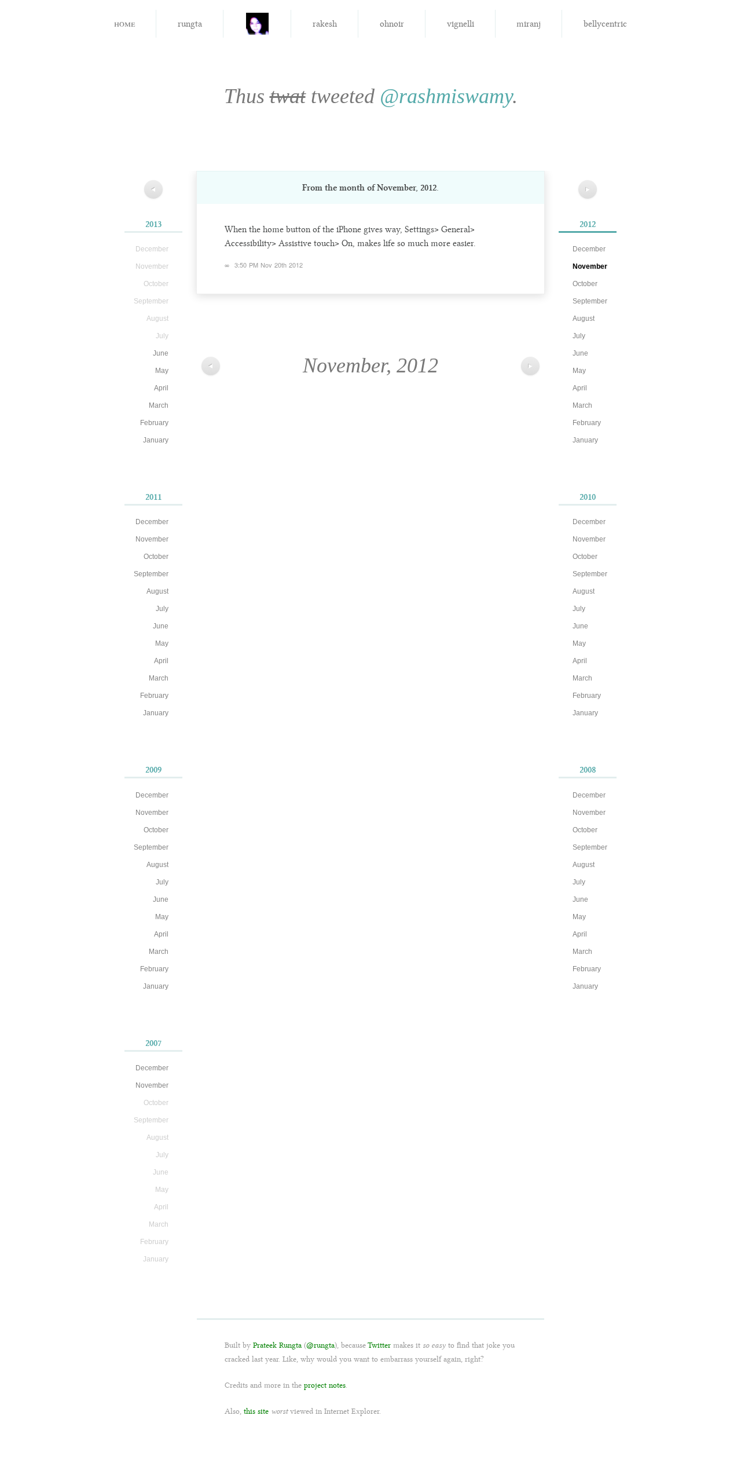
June (160, 353)
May (161, 371)
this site (256, 1411)
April (161, 388)
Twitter (379, 1345)
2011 (153, 497)
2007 (153, 1043)
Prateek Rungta (277, 1345)
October (156, 557)
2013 (153, 224)
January (155, 440)
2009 (153, 770)
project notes (325, 1385)
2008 (587, 770)
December (151, 522)
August (157, 591)
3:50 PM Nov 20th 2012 (268, 264)
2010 (587, 497)
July (162, 609)
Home (124, 23)
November (151, 539)
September (151, 574)
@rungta (320, 1345)
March (158, 405)
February (154, 423)
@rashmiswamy (446, 96)
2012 (587, 224)
